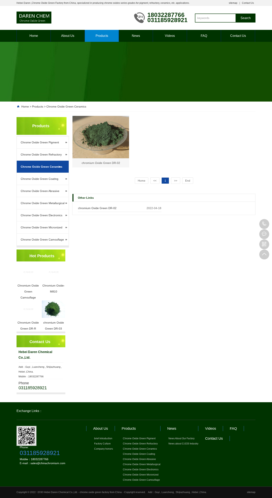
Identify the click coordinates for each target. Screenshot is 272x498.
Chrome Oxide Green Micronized (41, 227)
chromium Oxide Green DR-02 (97, 208)
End (187, 180)
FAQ (204, 35)
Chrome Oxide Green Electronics (41, 215)
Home (33, 35)
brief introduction (103, 438)
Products (102, 35)
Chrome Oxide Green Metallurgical (43, 203)
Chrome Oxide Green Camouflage (42, 239)
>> (175, 180)
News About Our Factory (181, 438)
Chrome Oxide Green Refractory (41, 154)
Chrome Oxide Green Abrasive (40, 191)
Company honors (103, 448)
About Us (67, 35)
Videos (170, 35)
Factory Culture (102, 443)
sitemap (233, 3)
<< (155, 180)
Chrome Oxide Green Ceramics (66, 106)
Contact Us (248, 3)
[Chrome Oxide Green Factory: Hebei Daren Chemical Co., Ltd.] (72, 19)
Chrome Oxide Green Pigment (40, 142)
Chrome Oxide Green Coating (39, 178)
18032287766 (264, 224)
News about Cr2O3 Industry (183, 443)
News (136, 35)
